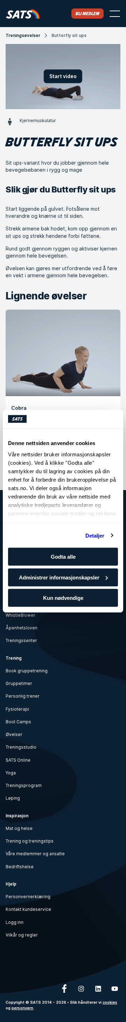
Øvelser (14, 734)
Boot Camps (18, 721)
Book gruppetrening (27, 670)
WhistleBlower (20, 615)
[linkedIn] (98, 988)
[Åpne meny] (114, 13)
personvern (22, 1008)
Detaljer (95, 535)
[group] (63, 371)
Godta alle (63, 557)
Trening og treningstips (30, 841)
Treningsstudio (21, 747)
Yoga (11, 772)
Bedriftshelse (20, 866)
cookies (110, 1002)
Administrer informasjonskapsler (59, 577)
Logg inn (14, 922)
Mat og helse (19, 828)
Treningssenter (21, 640)
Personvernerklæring (28, 896)
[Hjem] (23, 13)
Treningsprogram (24, 785)
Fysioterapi (17, 709)
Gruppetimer (19, 683)
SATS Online (18, 760)
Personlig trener (23, 696)
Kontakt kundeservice (28, 909)
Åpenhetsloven (21, 627)
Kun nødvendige (63, 598)
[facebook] (64, 988)
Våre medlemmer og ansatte (35, 853)
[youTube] (114, 988)
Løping (13, 798)
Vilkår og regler (22, 935)
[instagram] (81, 988)
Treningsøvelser (23, 35)
